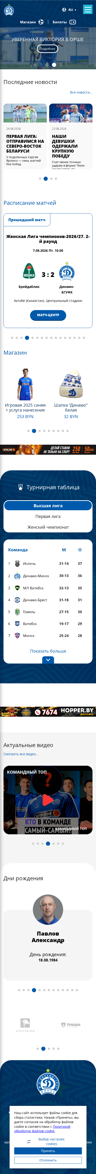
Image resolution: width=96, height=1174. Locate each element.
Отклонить (48, 1160)
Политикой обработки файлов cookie (42, 1128)
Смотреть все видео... (20, 754)
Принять (48, 1151)
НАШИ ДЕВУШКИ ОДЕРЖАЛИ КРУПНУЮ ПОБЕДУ (19, 146)
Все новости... (81, 92)
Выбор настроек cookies (51, 1141)
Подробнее (47, 51)
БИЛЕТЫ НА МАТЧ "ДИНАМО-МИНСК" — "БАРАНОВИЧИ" (70, 143)
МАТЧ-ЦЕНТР (55, 315)
